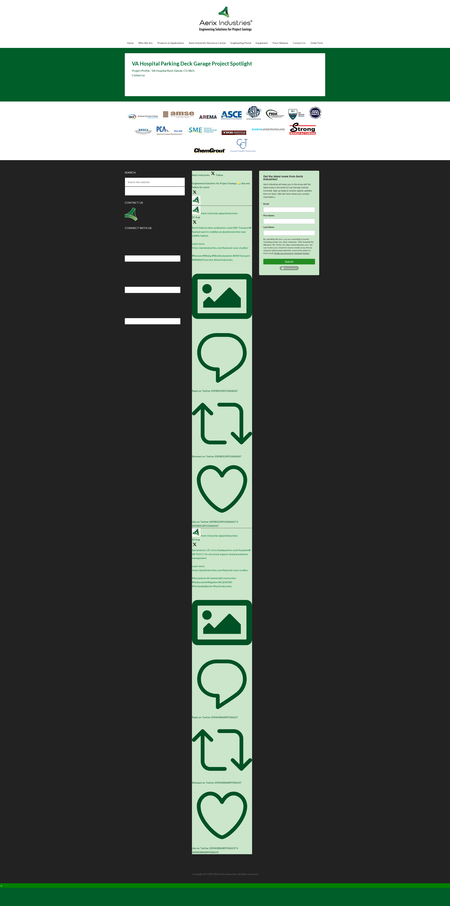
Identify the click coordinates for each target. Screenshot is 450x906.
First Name (268, 215)
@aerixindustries (228, 213)
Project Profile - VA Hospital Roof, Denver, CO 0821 (163, 70)
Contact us (138, 75)
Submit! (289, 261)
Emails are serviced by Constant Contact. (292, 253)
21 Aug (196, 217)
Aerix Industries (210, 19)
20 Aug (196, 539)
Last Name (268, 227)
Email (266, 204)
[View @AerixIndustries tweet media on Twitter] (222, 325)
